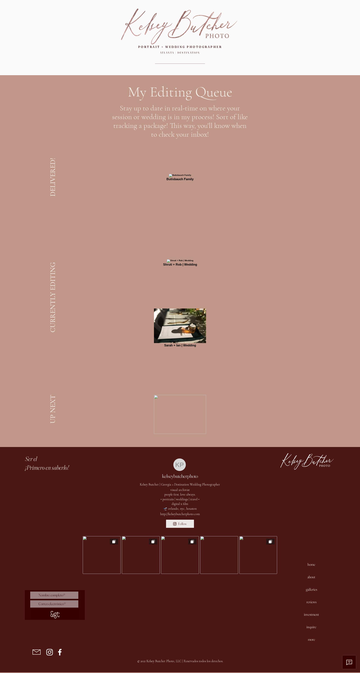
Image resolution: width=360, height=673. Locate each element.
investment (311, 614)
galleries (311, 589)
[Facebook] (59, 652)
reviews (311, 601)
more (311, 639)
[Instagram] (49, 652)
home (311, 564)
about (311, 576)
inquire (311, 626)
